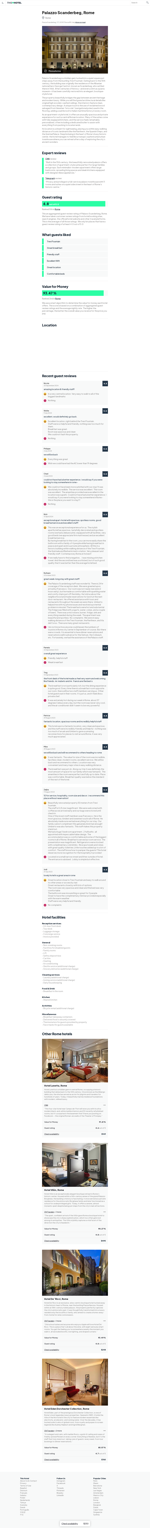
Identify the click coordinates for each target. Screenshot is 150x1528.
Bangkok (97, 1505)
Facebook (61, 1483)
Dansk (22, 1507)
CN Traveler (49, 1212)
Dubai (95, 1507)
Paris (95, 1481)
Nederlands (25, 1500)
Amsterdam (98, 1493)
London (96, 1502)
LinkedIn (60, 1495)
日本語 (22, 1512)
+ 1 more (57, 1212)
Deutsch (23, 1490)
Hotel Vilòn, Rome (54, 1190)
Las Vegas (97, 1490)
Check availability (51, 1134)
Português (24, 1510)
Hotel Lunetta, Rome (55, 1085)
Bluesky (60, 1493)
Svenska (23, 1505)
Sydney (96, 1514)
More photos (55, 71)
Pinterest (60, 1490)
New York (97, 1488)
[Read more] (104, 1105)
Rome (48, 17)
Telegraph (50, 178)
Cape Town (98, 1510)
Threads (60, 1488)
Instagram (61, 1481)
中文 (22, 1514)
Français (23, 1493)
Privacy (23, 1483)
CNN (47, 159)
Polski (22, 1498)
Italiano (23, 1495)
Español (23, 1488)
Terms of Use (25, 1485)
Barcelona (97, 1485)
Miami (95, 1483)
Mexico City (98, 1495)
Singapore (97, 1512)
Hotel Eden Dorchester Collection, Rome (66, 1408)
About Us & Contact (28, 1481)
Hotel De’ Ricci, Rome (56, 1298)
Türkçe (23, 1502)
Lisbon (96, 1498)
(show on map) (80, 22)
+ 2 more (58, 1431)
